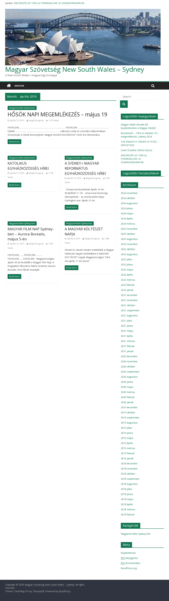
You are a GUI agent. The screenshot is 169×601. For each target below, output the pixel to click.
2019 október (128, 412)
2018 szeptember (130, 478)
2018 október (128, 473)
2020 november (129, 361)
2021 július (126, 320)
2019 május (127, 438)
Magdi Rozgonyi (36, 120)
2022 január (127, 290)
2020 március (128, 392)
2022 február (128, 284)
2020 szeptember (130, 371)
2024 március (128, 223)
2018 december (129, 463)
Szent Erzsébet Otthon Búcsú (29, 3)
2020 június (127, 381)
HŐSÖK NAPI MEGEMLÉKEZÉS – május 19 (57, 114)
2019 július (126, 427)
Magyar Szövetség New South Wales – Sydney (74, 69)
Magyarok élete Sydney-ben (22, 108)
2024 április (127, 218)
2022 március (128, 279)
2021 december (129, 295)
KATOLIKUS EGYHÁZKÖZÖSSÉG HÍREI (28, 166)
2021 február (128, 346)
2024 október (128, 198)
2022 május (127, 269)
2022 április (127, 274)
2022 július (126, 259)
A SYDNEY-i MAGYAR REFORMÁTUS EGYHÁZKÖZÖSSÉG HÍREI (85, 168)
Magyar (19, 85)
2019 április (127, 443)
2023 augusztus (129, 238)
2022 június (127, 264)
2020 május (127, 386)
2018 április (127, 504)
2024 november (129, 193)
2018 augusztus (129, 483)
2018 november (129, 468)
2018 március (128, 509)
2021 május (127, 330)
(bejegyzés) (129, 558)
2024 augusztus (129, 203)
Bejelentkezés (128, 552)
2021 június (127, 325)
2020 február (128, 397)
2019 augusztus (129, 422)
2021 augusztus (129, 315)
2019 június (127, 432)
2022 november (129, 244)
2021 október (128, 305)
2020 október (128, 366)
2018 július (126, 489)
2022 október (128, 249)
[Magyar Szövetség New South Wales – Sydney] (9, 86)
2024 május (127, 213)
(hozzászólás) (130, 563)
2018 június (127, 494)
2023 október (128, 233)
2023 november (129, 228)
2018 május (127, 499)
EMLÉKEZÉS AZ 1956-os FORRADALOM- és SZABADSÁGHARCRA (134, 159)
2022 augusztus (129, 254)
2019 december (129, 407)
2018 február (128, 514)
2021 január (127, 351)
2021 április (127, 335)
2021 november (129, 300)
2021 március (128, 341)
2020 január (127, 402)
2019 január (127, 458)
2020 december (129, 356)
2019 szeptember (130, 417)
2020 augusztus (129, 376)
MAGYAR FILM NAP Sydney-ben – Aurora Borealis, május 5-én (31, 233)
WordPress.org (129, 568)
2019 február (128, 453)
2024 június (127, 208)
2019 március (128, 448)
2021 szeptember (130, 310)
